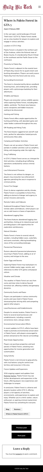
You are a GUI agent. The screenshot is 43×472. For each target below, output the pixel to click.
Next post (21, 435)
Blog (7, 409)
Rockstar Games (10, 376)
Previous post (21, 428)
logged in (18, 454)
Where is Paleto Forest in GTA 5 (17, 414)
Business (17, 409)
